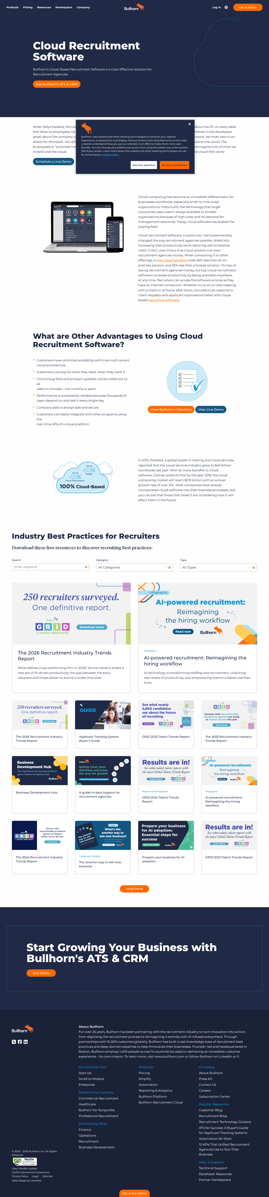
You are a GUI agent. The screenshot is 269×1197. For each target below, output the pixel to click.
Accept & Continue (174, 165)
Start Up (85, 1073)
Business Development (96, 1147)
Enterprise (87, 1084)
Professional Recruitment (98, 1116)
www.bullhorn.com (169, 1056)
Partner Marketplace (215, 1180)
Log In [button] (216, 7)
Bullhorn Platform (153, 1096)
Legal (35, 1176)
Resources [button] (44, 7)
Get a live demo (134, 1193)
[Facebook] (20, 1042)
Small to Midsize (91, 1079)
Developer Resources (215, 1174)
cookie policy (110, 154)
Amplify (145, 1079)
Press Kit (205, 1079)
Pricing (28, 7)
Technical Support (213, 1168)
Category (102, 560)
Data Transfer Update (24, 1168)
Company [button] (83, 7)
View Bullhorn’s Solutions (171, 409)
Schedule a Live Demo (53, 161)
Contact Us (207, 1084)
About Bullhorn (211, 1073)
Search (16, 560)
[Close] (190, 124)
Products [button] (12, 7)
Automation (148, 1084)
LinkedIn (225, 1056)
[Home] (134, 9)
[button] (226, 7)
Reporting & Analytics (155, 1090)
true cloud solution (171, 260)
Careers (205, 1090)
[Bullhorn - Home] (23, 1029)
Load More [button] (134, 889)
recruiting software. (164, 300)
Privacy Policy (20, 1176)
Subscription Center (214, 1096)
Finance (85, 1129)
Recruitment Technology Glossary (225, 1122)
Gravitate (36, 1180)
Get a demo (248, 7)
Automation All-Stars (215, 1138)
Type (183, 560)
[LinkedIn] (26, 1042)
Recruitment (88, 1141)
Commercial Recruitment (99, 1098)
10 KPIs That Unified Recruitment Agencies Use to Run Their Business (224, 1149)
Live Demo (41, 973)
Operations (87, 1135)
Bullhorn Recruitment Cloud (161, 1102)
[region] (135, 147)
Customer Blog (211, 1110)
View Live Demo (211, 409)
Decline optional (144, 165)
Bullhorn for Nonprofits (97, 1110)
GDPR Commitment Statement (30, 1172)
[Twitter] (14, 1042)
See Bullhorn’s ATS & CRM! (57, 84)
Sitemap (47, 1176)
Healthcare (87, 1104)
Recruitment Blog (213, 1116)
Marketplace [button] (63, 7)
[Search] (86, 567)
